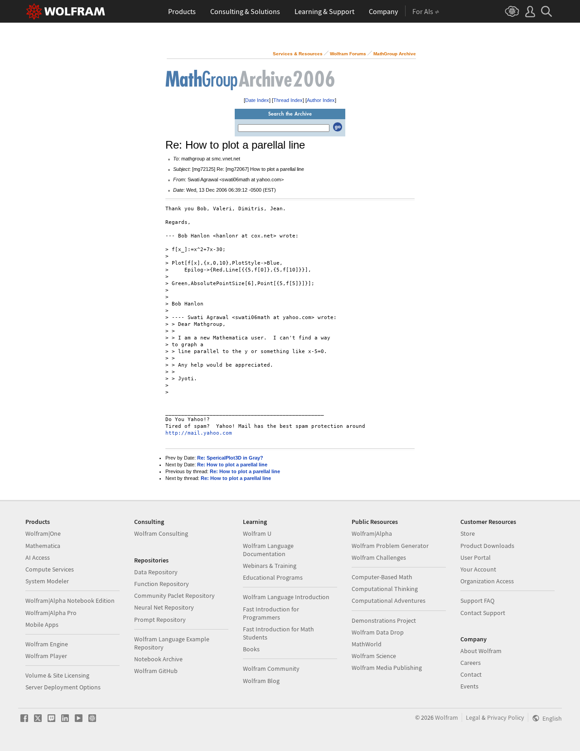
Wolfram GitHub (156, 671)
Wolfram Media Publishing (387, 668)
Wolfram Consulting (161, 533)
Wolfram (446, 717)
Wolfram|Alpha (372, 533)
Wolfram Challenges (379, 557)
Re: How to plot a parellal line (232, 464)
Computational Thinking (385, 589)
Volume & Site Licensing (57, 675)
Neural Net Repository (164, 607)
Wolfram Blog (261, 681)
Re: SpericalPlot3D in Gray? (230, 457)
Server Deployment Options (63, 687)
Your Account (478, 569)
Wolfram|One (43, 533)
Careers (470, 663)
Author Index (321, 100)
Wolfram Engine (46, 644)
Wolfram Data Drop (378, 632)
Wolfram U (257, 533)
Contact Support (482, 613)
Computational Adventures (388, 600)
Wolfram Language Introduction (286, 597)
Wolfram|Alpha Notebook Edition (70, 600)
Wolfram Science (374, 656)
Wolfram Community (271, 668)
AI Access (37, 557)
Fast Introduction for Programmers (271, 613)
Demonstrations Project (384, 620)
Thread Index (288, 100)
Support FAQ (477, 600)
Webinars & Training (269, 566)
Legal (473, 717)
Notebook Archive (158, 659)
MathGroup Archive (394, 53)
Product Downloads (487, 546)
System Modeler (47, 581)
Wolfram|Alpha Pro (51, 613)
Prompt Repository (160, 619)
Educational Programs (273, 577)
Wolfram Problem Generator (390, 546)
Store (467, 533)
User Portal (475, 557)
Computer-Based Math (382, 577)
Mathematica (42, 546)
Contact (471, 674)
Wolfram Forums (348, 53)
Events (469, 686)
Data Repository (156, 572)
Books (251, 649)
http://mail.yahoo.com (198, 433)
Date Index (257, 100)
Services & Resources (298, 53)
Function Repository (161, 584)
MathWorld (367, 644)
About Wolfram (481, 651)
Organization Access (487, 581)
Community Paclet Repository (174, 595)
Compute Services (49, 569)
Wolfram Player (46, 656)
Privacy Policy (505, 717)
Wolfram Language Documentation (268, 550)
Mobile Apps (41, 624)
